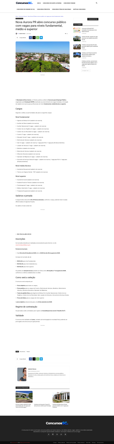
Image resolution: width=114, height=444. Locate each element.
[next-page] (19, 411)
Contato (55, 442)
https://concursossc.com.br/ (34, 371)
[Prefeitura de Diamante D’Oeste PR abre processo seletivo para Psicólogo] (42, 397)
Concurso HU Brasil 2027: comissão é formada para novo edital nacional (89, 30)
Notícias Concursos (79, 9)
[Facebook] (30, 37)
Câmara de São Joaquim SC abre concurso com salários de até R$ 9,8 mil (90, 38)
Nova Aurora (22, 351)
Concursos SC (14, 442)
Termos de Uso (100, 442)
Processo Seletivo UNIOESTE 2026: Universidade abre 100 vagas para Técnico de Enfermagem (23, 406)
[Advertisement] (43, 86)
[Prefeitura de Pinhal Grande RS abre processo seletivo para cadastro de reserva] (77, 55)
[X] (34, 37)
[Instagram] (52, 434)
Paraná (28, 351)
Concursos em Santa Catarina (52, 3)
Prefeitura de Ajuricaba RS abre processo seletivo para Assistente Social (90, 46)
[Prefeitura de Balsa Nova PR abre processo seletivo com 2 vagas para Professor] (61, 397)
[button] (96, 3)
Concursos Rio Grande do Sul (26, 9)
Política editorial (61, 442)
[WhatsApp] (37, 37)
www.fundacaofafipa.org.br (23, 245)
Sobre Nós (88, 442)
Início (39, 3)
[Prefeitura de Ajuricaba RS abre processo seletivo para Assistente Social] (77, 46)
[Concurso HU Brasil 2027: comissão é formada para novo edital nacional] (77, 30)
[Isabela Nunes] (17, 33)
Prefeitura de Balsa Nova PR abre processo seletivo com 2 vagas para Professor (60, 406)
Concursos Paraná (69, 3)
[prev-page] (17, 411)
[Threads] (65, 434)
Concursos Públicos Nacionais (61, 9)
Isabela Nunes (22, 33)
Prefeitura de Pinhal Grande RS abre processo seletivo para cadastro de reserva (89, 54)
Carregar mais (85, 70)
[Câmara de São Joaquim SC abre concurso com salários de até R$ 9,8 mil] (77, 38)
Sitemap (93, 442)
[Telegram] (41, 37)
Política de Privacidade (71, 442)
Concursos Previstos (43, 9)
